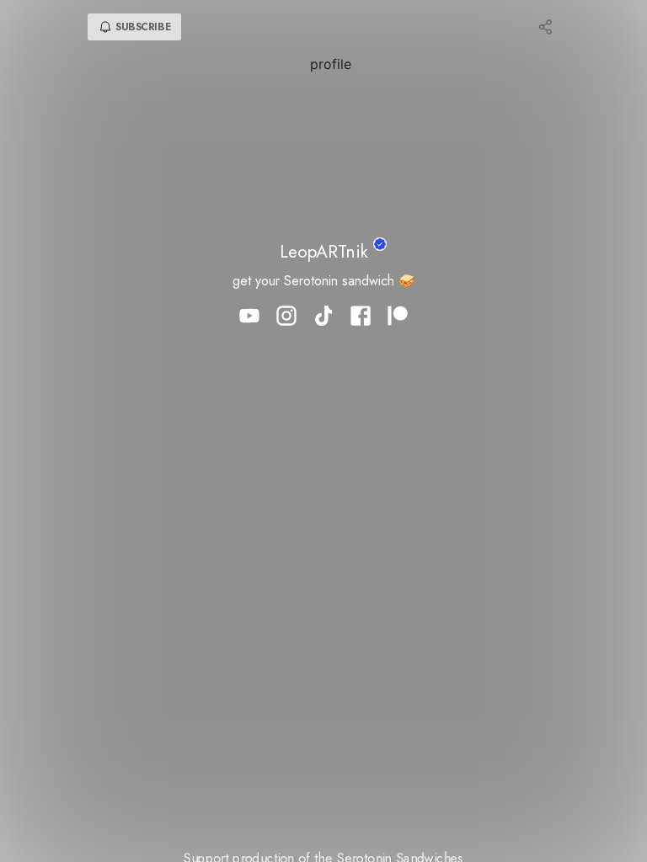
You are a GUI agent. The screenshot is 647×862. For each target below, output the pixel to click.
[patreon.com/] (397, 317)
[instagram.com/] (286, 317)
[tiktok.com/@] (323, 317)
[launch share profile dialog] (545, 26)
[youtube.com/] (249, 317)
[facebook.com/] (360, 317)
